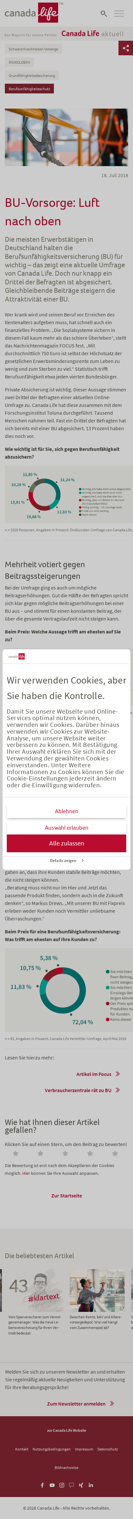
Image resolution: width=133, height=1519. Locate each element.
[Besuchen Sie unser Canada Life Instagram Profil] (61, 1484)
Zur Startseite (66, 1195)
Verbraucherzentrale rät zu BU (78, 1090)
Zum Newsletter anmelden (76, 1403)
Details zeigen (63, 860)
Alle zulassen (66, 843)
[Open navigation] (119, 14)
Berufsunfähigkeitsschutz (29, 88)
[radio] (16, 1154)
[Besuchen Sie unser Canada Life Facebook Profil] (42, 1484)
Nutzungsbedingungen (52, 1449)
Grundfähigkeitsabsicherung (32, 75)
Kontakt (21, 1449)
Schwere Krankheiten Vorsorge (33, 49)
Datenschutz (107, 1449)
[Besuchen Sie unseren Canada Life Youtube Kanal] (52, 1484)
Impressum (84, 1449)
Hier (26, 1173)
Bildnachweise (66, 1467)
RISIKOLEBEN (19, 62)
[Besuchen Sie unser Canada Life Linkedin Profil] (90, 1484)
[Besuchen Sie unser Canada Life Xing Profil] (81, 1484)
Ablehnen (66, 811)
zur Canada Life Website (66, 1430)
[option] (97, 1300)
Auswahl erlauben (66, 828)
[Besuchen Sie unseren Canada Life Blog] (71, 1484)
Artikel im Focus (94, 1074)
